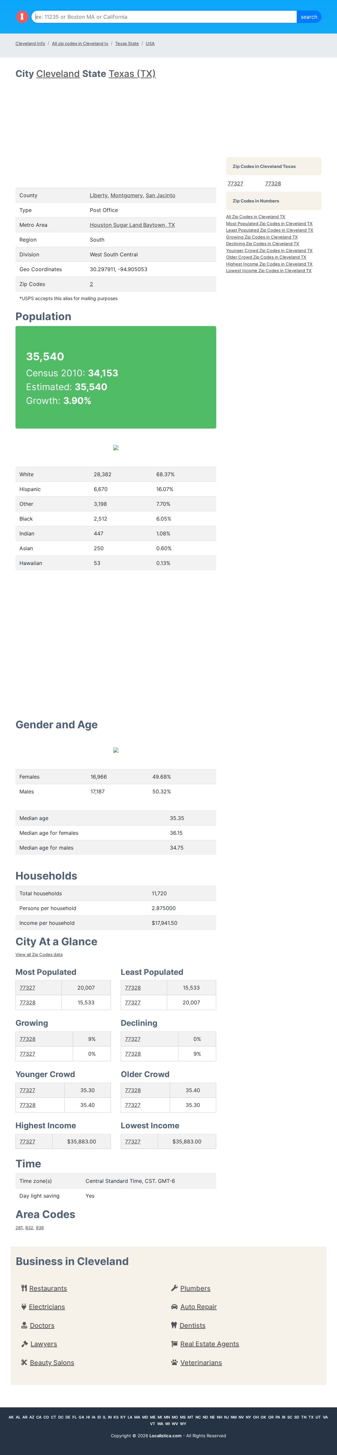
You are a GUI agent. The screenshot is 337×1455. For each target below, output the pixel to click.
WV (175, 1423)
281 (19, 1227)
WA (160, 1423)
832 (29, 1227)
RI (283, 1417)
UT (318, 1417)
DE (67, 1417)
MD (145, 1417)
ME (153, 1417)
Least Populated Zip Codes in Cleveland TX (269, 230)
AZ (31, 1417)
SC (289, 1417)
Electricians (47, 1307)
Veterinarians (201, 1363)
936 (40, 1227)
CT (53, 1417)
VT (152, 1423)
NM (234, 1417)
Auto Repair (198, 1307)
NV (241, 1417)
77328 (28, 1002)
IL (104, 1417)
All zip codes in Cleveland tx (80, 43)
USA (150, 43)
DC (61, 1417)
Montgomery (127, 195)
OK (263, 1417)
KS (116, 1417)
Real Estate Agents (209, 1344)
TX (311, 1417)
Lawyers (44, 1344)
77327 (27, 987)
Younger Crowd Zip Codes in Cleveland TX (269, 250)
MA (137, 1417)
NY (248, 1417)
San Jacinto (160, 195)
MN (167, 1417)
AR (24, 1417)
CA (38, 1417)
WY (183, 1423)
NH (219, 1417)
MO (175, 1417)
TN (303, 1417)
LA (130, 1417)
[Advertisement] (115, 129)
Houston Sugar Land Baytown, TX (132, 225)
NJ (226, 1417)
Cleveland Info (30, 43)
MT (191, 1417)
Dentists (193, 1325)
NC (198, 1417)
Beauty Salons (52, 1363)
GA (81, 1417)
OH (256, 1417)
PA (277, 1417)
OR (270, 1417)
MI (160, 1417)
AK (11, 1417)
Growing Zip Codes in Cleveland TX (262, 237)
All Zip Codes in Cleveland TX (255, 216)
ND (205, 1417)
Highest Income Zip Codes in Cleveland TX (269, 264)
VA (325, 1417)
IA (93, 1417)
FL (74, 1417)
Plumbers (195, 1288)
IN (110, 1417)
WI (167, 1423)
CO (46, 1417)
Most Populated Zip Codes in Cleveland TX (269, 223)
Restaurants (48, 1288)
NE (212, 1417)
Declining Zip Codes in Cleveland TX (262, 243)
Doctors (42, 1325)
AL (18, 1417)
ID (99, 1417)
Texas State (127, 43)
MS (183, 1417)
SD (296, 1417)
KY (123, 1417)
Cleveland (58, 73)
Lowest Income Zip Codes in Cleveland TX (269, 270)
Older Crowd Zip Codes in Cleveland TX (266, 257)
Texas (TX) (132, 73)
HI (88, 1417)
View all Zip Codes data (39, 954)
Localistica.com (165, 1435)
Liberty (99, 195)
